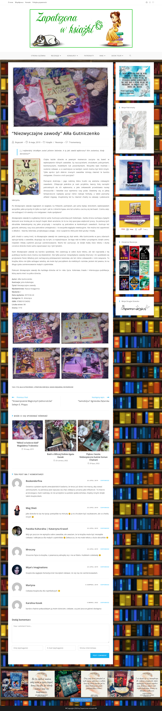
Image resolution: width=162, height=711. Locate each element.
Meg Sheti (31, 508)
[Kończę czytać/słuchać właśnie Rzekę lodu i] (94, 684)
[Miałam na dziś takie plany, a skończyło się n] (147, 684)
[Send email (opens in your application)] (152, 2)
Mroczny (30, 549)
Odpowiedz (104, 480)
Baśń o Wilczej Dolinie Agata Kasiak (60, 455)
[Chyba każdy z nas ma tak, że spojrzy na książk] (68, 684)
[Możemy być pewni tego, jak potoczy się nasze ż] (120, 684)
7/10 (17, 387)
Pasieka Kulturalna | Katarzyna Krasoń (47, 528)
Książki (49, 142)
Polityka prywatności (40, 2)
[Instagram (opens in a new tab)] (149, 2)
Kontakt (28, 2)
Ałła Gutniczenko (26, 387)
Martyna (30, 585)
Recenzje (59, 142)
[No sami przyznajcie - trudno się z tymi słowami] (41, 684)
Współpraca (19, 2)
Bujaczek (19, 142)
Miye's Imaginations (37, 567)
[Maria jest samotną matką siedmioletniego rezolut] (15, 684)
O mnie (10, 2)
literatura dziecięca (41, 387)
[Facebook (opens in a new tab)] (146, 2)
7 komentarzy (75, 142)
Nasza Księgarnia (56, 387)
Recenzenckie (68, 387)
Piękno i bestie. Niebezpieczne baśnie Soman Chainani (93, 457)
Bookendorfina (34, 480)
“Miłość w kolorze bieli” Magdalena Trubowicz (28, 444)
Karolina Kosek (34, 603)
